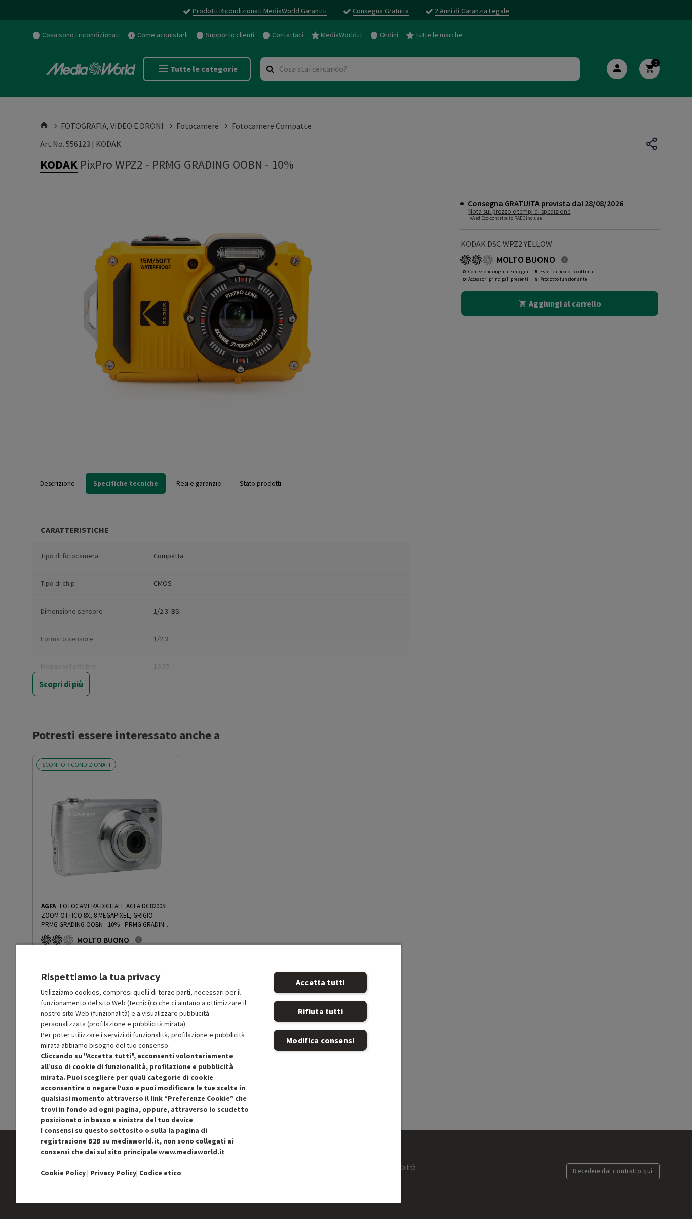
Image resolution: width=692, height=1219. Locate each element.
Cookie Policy (63, 1172)
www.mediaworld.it (192, 1151)
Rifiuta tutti (320, 1011)
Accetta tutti (320, 982)
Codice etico (160, 1172)
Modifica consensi (320, 1040)
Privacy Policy (113, 1172)
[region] (208, 1073)
